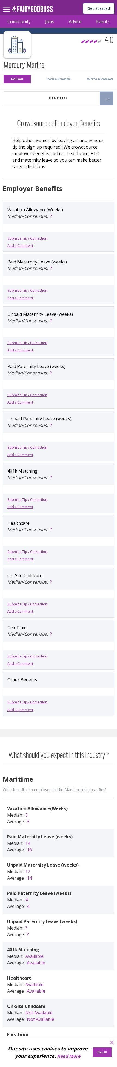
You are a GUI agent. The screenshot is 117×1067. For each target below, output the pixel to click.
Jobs (49, 21)
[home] (32, 10)
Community (19, 21)
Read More (68, 1056)
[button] (17, 79)
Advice (75, 21)
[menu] (7, 5)
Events (103, 21)
